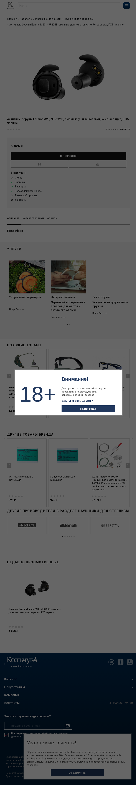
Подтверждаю (88, 408)
